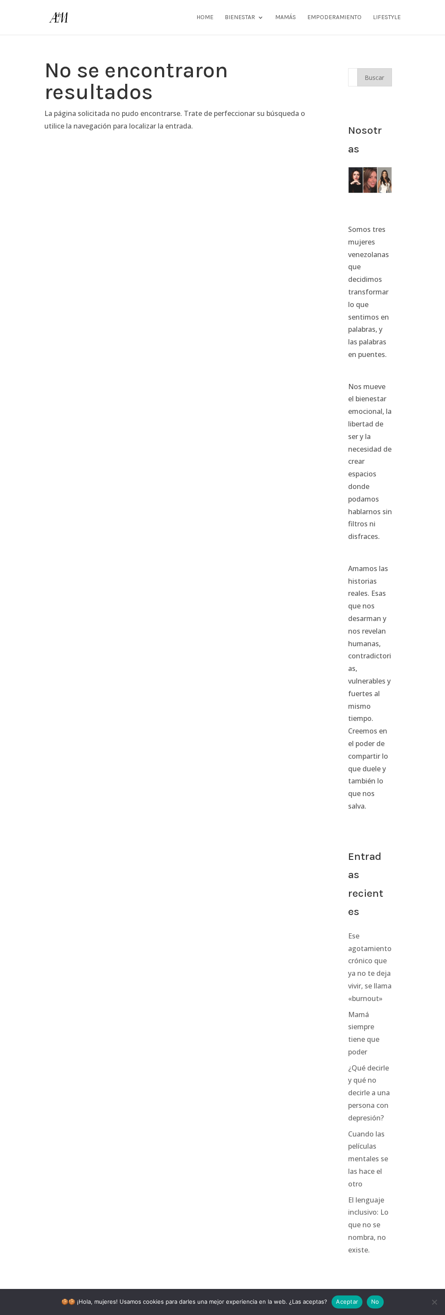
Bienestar (240, 17)
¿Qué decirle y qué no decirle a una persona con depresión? (369, 1093)
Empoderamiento (334, 17)
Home (204, 17)
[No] (434, 1302)
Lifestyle (387, 17)
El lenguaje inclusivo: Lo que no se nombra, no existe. (368, 1225)
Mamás (285, 17)
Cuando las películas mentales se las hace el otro (368, 1159)
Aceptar (347, 1301)
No (375, 1301)
